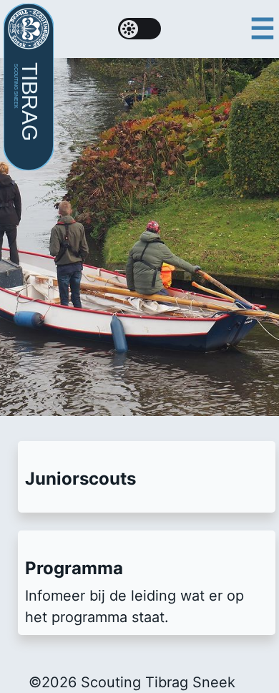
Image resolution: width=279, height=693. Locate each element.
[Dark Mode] (139, 28)
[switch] (139, 28)
